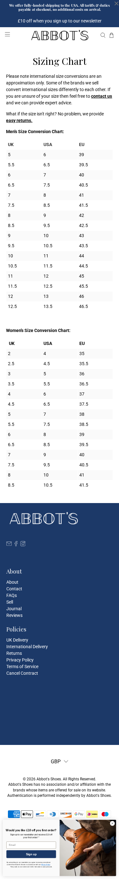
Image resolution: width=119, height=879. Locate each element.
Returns (14, 653)
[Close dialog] (112, 823)
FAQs (11, 595)
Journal (14, 608)
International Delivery (27, 646)
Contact (14, 588)
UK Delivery (17, 639)
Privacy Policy (20, 659)
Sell (9, 602)
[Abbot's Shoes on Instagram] (23, 544)
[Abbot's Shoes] (59, 35)
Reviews (14, 615)
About (12, 582)
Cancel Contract (22, 673)
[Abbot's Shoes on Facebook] (16, 544)
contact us (101, 96)
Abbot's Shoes (48, 779)
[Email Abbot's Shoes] (9, 544)
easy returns (18, 120)
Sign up (31, 854)
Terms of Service (22, 666)
